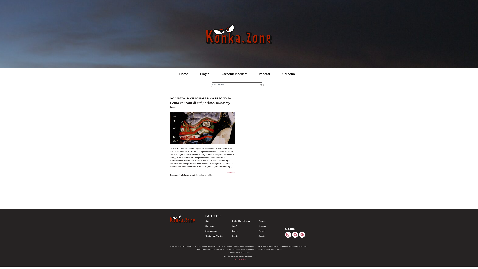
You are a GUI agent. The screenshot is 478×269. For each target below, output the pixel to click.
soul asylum (203, 175)
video (210, 175)
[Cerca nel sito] (261, 84)
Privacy (262, 231)
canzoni (177, 175)
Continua (229, 173)
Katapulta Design (239, 259)
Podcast (264, 74)
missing (184, 175)
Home (183, 74)
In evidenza (223, 98)
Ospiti (235, 236)
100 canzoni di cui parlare (188, 98)
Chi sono (288, 74)
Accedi (262, 236)
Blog (203, 74)
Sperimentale (211, 231)
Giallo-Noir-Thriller (214, 236)
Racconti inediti (232, 74)
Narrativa (209, 226)
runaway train (192, 175)
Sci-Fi (234, 226)
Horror (235, 231)
